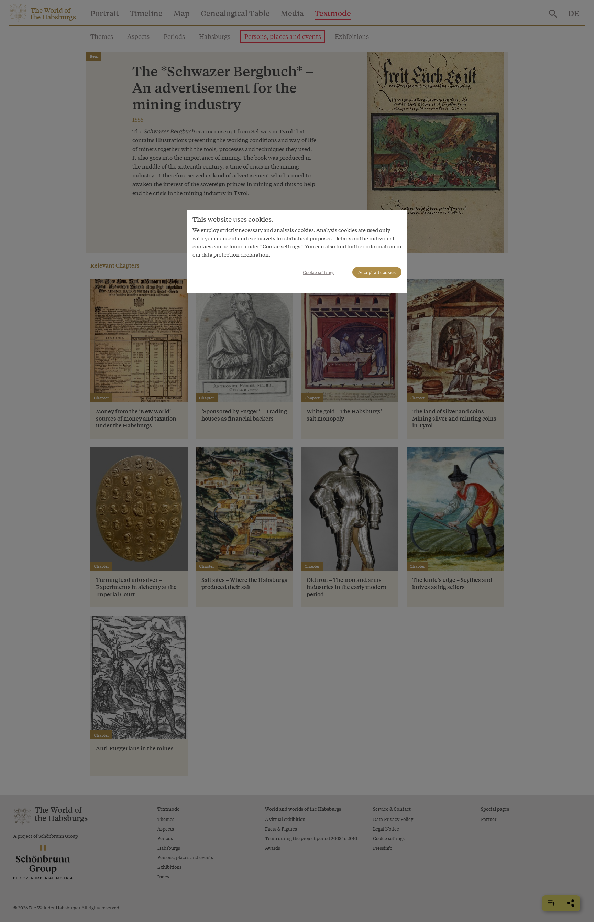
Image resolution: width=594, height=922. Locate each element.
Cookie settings (318, 272)
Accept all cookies (377, 272)
